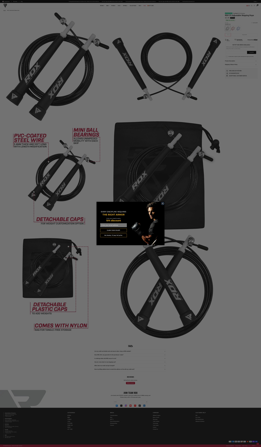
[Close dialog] (163, 203)
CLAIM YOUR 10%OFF (113, 230)
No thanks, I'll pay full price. (113, 235)
